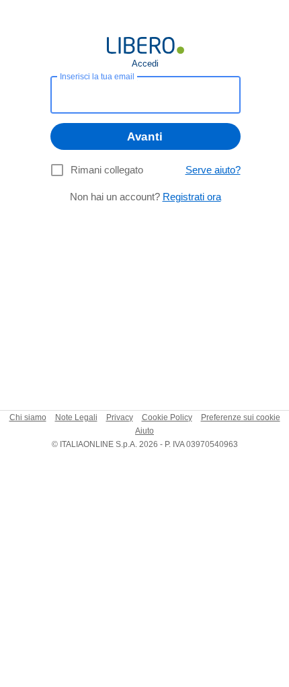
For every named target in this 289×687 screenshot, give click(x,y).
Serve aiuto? (213, 169)
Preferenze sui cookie (240, 417)
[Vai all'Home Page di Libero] (145, 45)
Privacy (119, 417)
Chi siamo (27, 417)
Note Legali (76, 417)
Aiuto (144, 431)
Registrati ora (192, 196)
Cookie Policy (167, 417)
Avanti (145, 136)
